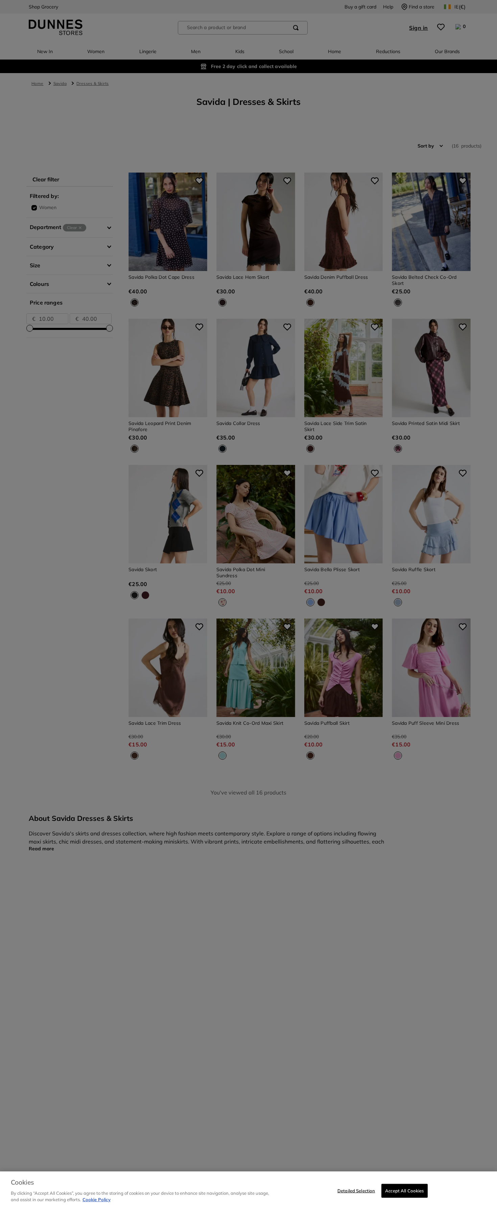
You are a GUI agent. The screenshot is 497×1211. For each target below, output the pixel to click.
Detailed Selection (356, 1190)
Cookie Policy (96, 1199)
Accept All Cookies (404, 1190)
